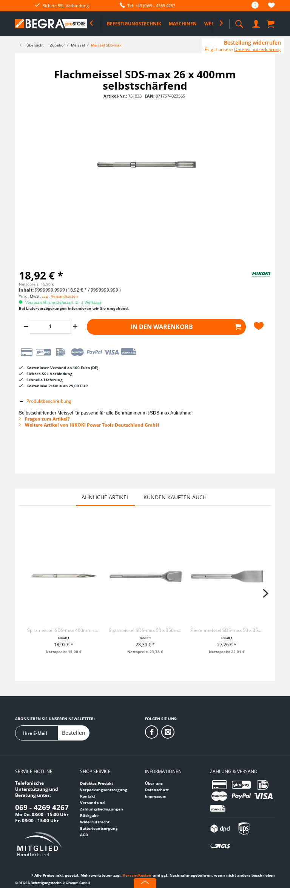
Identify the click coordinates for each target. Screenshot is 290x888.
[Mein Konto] (256, 22)
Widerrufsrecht (95, 821)
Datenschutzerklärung (257, 49)
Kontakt (87, 796)
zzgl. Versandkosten (60, 296)
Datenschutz (157, 789)
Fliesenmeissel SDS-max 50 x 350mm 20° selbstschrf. (227, 630)
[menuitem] (251, 5)
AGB (84, 834)
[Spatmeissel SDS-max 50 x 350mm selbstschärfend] (145, 576)
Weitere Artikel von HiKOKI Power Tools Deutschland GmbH (91, 425)
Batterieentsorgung (99, 828)
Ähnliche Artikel (105, 497)
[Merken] (259, 326)
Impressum (156, 796)
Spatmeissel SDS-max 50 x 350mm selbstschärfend (145, 630)
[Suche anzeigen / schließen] (239, 21)
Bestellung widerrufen (252, 42)
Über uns (154, 783)
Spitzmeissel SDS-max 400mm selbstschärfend (63, 630)
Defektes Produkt (96, 783)
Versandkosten (137, 875)
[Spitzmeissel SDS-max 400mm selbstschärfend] (63, 576)
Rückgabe (89, 815)
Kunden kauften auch (175, 497)
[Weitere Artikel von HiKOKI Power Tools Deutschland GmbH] (252, 280)
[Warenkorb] (271, 23)
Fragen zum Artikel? (47, 419)
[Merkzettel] (271, 6)
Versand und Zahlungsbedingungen (101, 806)
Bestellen (73, 732)
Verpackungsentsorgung (103, 789)
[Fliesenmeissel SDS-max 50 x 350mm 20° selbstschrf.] (227, 576)
